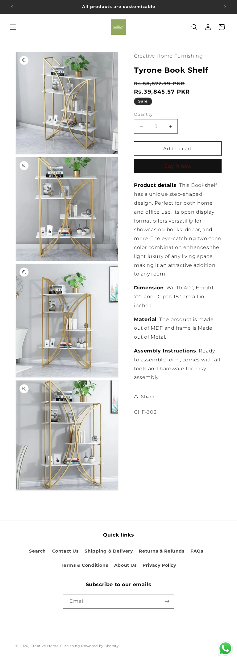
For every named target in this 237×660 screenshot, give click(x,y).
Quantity (143, 114)
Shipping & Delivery (109, 551)
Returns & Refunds (161, 551)
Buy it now (178, 166)
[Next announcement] (225, 7)
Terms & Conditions (84, 565)
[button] (13, 27)
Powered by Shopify (100, 646)
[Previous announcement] (12, 7)
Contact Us (65, 551)
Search (37, 551)
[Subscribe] (167, 601)
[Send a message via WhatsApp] (225, 648)
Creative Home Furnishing (55, 646)
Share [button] (147, 396)
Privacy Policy (159, 565)
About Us (125, 565)
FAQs (196, 551)
